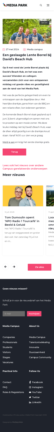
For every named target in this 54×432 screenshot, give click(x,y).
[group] (23, 220)
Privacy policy (19, 415)
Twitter (36, 397)
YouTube (37, 392)
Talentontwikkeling (39, 342)
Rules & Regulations (13, 392)
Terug (14, 152)
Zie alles (39, 267)
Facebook (37, 382)
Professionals (10, 342)
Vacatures (8, 362)
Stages (6, 357)
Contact (7, 382)
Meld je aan (9, 142)
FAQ (5, 387)
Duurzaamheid (37, 352)
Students (7, 347)
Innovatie (34, 347)
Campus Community (40, 357)
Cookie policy (8, 415)
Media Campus (37, 337)
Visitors (7, 352)
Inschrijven (34, 314)
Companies (9, 337)
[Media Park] (15, 5)
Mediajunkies (17, 422)
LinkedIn (36, 402)
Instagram (37, 387)
